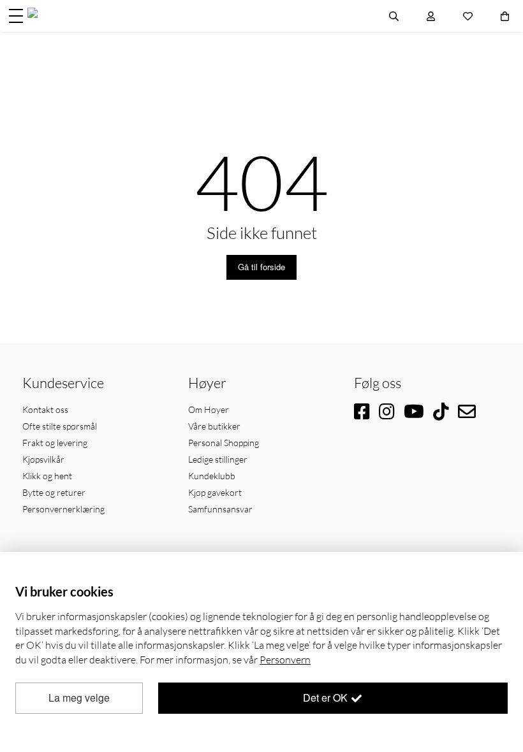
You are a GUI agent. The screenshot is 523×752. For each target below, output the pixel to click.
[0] (505, 16)
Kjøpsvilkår (43, 459)
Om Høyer (208, 409)
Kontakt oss (45, 409)
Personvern (285, 659)
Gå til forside (261, 267)
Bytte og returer (53, 492)
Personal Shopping (223, 442)
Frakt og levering (54, 442)
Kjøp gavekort (215, 492)
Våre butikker (214, 426)
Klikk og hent (47, 475)
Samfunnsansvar (220, 508)
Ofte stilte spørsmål (59, 426)
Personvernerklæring (63, 508)
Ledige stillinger (217, 459)
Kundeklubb (211, 475)
